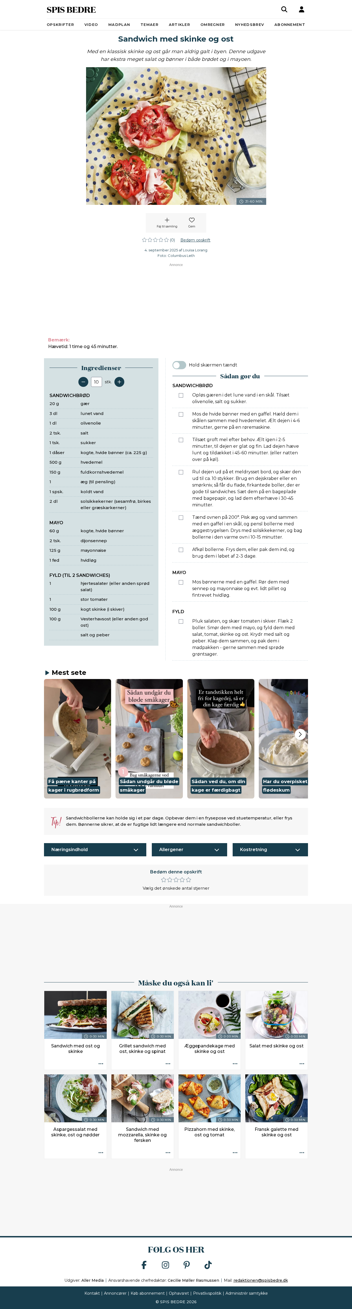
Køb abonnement (148, 1293)
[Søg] (284, 9)
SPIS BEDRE (71, 9)
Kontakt (92, 1293)
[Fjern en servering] (83, 382)
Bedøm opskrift (195, 240)
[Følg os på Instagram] (165, 1265)
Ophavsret (179, 1293)
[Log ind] (302, 9)
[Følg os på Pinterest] (187, 1265)
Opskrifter (60, 24)
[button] (77, 739)
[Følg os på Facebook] (144, 1265)
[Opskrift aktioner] (101, 1064)
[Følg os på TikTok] (208, 1265)
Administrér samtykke (247, 1293)
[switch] (179, 365)
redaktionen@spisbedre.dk (260, 1280)
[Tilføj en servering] (119, 382)
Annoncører (115, 1293)
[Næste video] (300, 734)
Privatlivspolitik (207, 1293)
